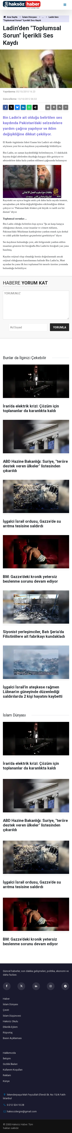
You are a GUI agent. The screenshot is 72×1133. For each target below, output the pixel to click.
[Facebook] (5, 107)
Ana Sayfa (12, 17)
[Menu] (65, 5)
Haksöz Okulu (10, 1021)
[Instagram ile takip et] (51, 986)
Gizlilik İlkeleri (10, 1064)
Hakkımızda (9, 1052)
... (43, 17)
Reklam (7, 1075)
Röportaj (7, 1032)
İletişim (7, 1058)
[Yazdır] (47, 107)
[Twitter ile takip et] (21, 986)
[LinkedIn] (23, 107)
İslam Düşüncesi (12, 1015)
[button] (53, 107)
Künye (6, 1081)
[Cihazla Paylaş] (35, 107)
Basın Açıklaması (12, 1038)
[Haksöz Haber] (22, 4)
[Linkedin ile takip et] (36, 986)
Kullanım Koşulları (12, 1069)
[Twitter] (11, 107)
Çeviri (6, 1009)
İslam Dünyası (29, 17)
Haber (6, 998)
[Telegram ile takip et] (65, 986)
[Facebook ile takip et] (7, 986)
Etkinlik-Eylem (10, 1026)
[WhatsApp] (29, 107)
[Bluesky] (17, 107)
